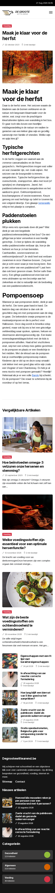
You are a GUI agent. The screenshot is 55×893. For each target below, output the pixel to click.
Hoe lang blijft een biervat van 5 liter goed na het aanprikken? (35, 695)
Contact (20, 781)
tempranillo (44, 203)
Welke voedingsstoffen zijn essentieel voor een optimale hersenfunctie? (24, 544)
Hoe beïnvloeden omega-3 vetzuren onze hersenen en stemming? (23, 466)
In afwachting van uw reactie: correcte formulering (33, 676)
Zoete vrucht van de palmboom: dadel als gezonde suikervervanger (36, 712)
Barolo (35, 375)
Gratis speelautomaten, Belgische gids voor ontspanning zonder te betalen (34, 732)
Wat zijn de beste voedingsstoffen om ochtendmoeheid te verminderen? (18, 623)
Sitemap (7, 781)
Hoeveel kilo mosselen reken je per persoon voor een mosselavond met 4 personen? (33, 800)
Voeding (7, 26)
